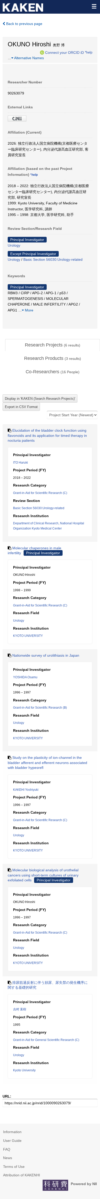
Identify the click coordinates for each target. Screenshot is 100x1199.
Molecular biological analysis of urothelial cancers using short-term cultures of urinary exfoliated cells (43, 875)
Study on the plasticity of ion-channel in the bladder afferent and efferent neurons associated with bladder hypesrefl (47, 762)
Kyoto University (24, 1070)
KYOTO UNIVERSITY (28, 636)
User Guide (12, 1141)
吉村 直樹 (19, 1009)
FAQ (6, 1149)
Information (12, 1132)
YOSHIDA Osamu (25, 677)
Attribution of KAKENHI (21, 1175)
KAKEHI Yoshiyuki (25, 790)
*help (88, 52)
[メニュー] (93, 6)
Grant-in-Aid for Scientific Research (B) (40, 707)
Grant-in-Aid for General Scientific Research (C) (46, 1040)
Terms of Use (14, 1167)
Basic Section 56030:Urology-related (53, 259)
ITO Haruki (20, 462)
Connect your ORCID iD (64, 52)
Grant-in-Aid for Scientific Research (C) (40, 493)
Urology (14, 245)
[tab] (52, 345)
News (7, 1158)
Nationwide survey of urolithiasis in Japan (45, 655)
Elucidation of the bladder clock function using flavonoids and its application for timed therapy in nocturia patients (47, 435)
